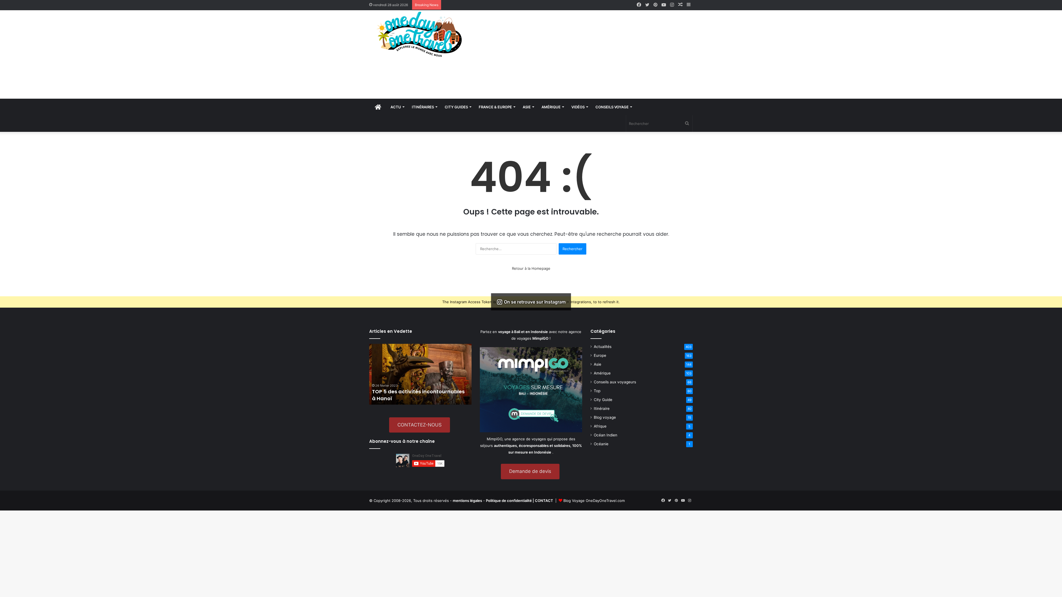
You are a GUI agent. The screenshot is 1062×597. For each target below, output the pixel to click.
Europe (600, 355)
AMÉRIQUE (551, 107)
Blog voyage (605, 417)
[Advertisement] (586, 54)
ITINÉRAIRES (423, 107)
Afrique (600, 426)
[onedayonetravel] (420, 34)
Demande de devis (530, 471)
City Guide (603, 399)
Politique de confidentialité (509, 500)
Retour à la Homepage (531, 268)
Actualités (602, 346)
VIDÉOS (578, 107)
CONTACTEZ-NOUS (419, 425)
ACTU (396, 107)
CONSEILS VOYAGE (612, 107)
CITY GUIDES (456, 107)
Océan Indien (605, 435)
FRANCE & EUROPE (495, 107)
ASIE (527, 107)
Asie (597, 364)
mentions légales (467, 500)
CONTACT (544, 500)
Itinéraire (602, 408)
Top (597, 391)
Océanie (601, 444)
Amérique (602, 373)
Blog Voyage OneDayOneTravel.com (594, 500)
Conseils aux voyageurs (615, 382)
